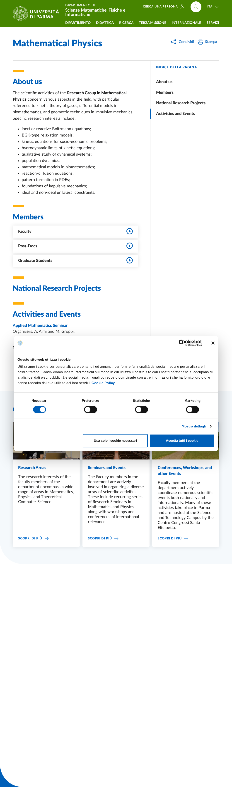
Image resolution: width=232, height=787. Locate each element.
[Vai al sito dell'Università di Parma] (38, 13)
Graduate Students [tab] (35, 261)
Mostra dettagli (194, 426)
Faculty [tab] (24, 232)
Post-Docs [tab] (27, 246)
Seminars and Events (107, 468)
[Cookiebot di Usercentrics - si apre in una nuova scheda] (182, 343)
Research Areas (32, 468)
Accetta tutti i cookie (182, 440)
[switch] (90, 409)
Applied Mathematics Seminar (40, 326)
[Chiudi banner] (213, 343)
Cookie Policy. (104, 383)
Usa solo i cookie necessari (115, 440)
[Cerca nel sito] (196, 6)
